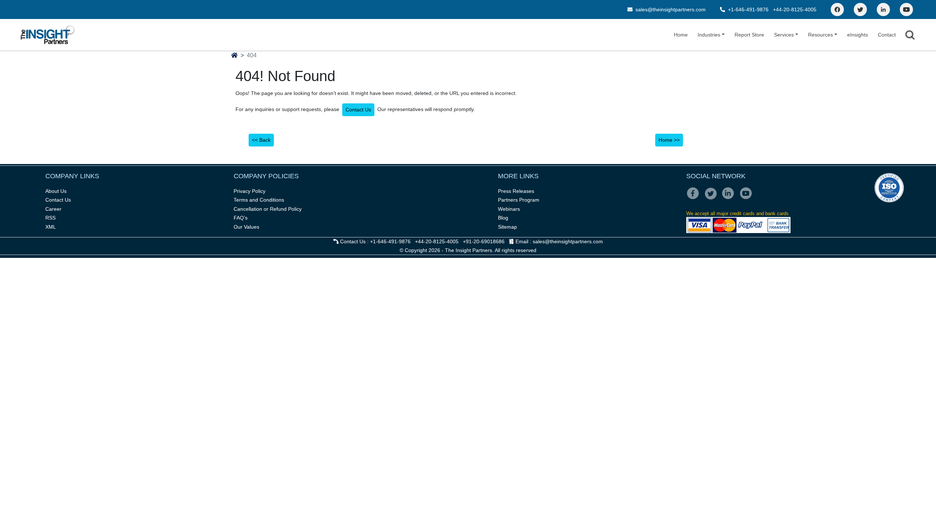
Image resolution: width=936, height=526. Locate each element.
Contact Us (358, 110)
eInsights (857, 35)
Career (53, 209)
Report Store (749, 35)
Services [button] (784, 35)
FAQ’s (241, 218)
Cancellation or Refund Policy (268, 209)
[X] (713, 198)
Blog (503, 218)
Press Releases (516, 191)
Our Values (246, 227)
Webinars (509, 209)
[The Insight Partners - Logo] (48, 35)
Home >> (669, 140)
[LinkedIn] (883, 9)
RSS (50, 218)
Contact (887, 35)
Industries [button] (709, 35)
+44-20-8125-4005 (794, 9)
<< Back (261, 140)
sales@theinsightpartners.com (670, 9)
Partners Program (518, 200)
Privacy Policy (249, 191)
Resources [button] (820, 35)
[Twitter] (860, 9)
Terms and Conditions (259, 200)
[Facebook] (837, 9)
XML (50, 227)
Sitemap (507, 227)
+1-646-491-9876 (748, 9)
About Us (56, 191)
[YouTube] (906, 9)
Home (681, 35)
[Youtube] (747, 198)
